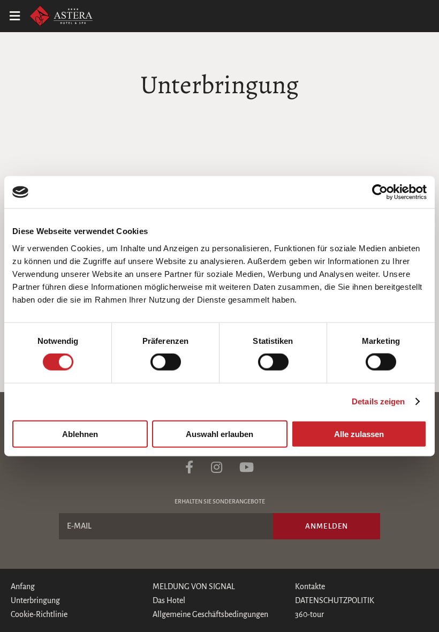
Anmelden (326, 526)
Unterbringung (35, 600)
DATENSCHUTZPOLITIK (334, 600)
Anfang (23, 586)
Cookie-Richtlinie (39, 614)
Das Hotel (169, 600)
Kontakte (310, 586)
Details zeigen (378, 401)
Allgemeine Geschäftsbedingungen (210, 614)
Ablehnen (80, 433)
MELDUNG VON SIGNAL (194, 586)
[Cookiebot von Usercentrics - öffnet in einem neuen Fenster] (380, 192)
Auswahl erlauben (219, 433)
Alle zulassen (359, 433)
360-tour (309, 614)
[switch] (165, 362)
